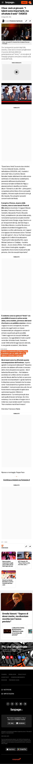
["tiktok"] (3, 657)
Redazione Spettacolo (16, 21)
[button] (30, 21)
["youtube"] (11, 657)
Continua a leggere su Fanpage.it (16, 480)
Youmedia (4, 674)
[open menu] (2, 2)
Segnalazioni (12, 674)
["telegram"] (23, 657)
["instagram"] (7, 657)
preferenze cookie (14, 680)
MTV (2, 542)
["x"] (15, 657)
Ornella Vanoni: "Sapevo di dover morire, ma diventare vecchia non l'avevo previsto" (15, 617)
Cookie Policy (5, 677)
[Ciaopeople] (16, 759)
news (5, 542)
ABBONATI (24, 2)
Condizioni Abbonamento (18, 677)
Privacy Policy (22, 674)
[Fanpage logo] (10, 2)
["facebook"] (19, 657)
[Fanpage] (16, 709)
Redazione (4, 680)
